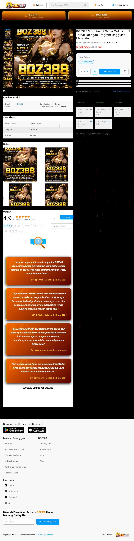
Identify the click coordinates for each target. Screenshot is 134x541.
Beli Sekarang (110, 71)
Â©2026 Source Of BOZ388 (38, 387)
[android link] (13, 430)
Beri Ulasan (67, 217)
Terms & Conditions (45, 535)
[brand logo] (15, 5)
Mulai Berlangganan (47, 521)
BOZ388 (20, 104)
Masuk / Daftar (121, 5)
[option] (8, 34)
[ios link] (37, 430)
